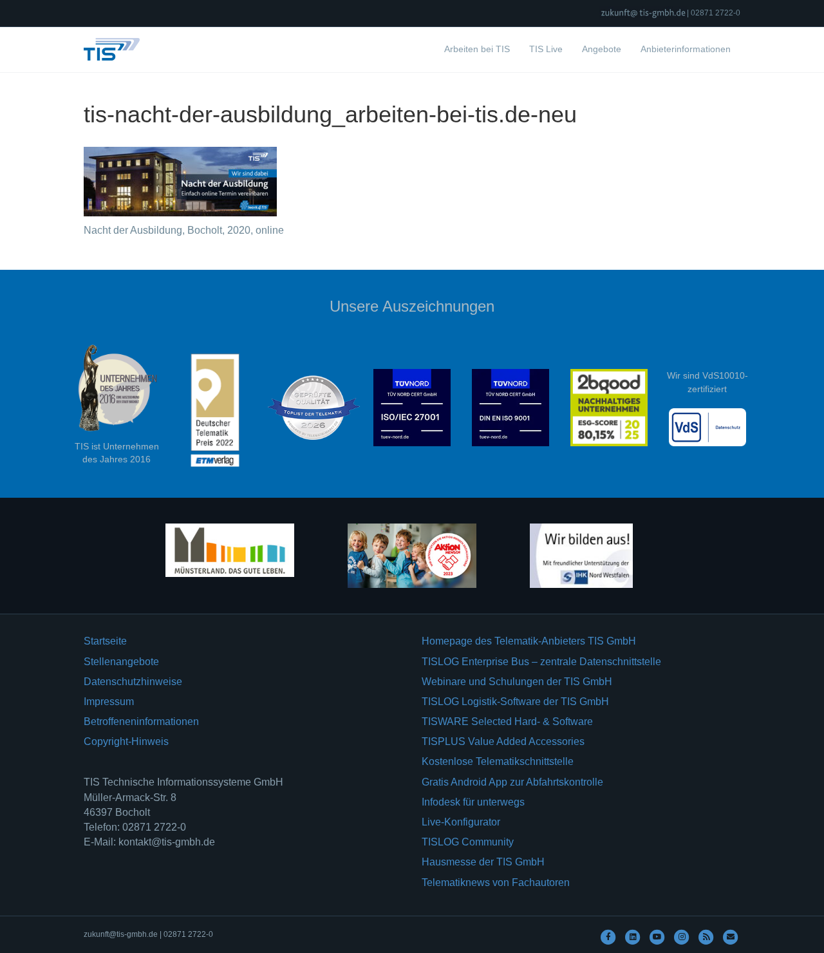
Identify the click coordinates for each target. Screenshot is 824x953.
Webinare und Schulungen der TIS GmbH (517, 681)
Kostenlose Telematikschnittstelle (498, 761)
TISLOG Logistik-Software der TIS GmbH (515, 701)
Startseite (105, 641)
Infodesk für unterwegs (473, 802)
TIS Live (546, 49)
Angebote (601, 49)
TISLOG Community (468, 841)
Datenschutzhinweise (133, 681)
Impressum (109, 701)
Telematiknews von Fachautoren (496, 882)
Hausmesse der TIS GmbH (483, 861)
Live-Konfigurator (461, 821)
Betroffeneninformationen (141, 721)
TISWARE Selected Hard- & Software (507, 721)
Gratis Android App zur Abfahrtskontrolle (512, 782)
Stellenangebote (121, 661)
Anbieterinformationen (686, 49)
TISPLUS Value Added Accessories (503, 741)
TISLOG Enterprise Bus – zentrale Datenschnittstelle (541, 661)
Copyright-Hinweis (126, 741)
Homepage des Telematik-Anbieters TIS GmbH (529, 641)
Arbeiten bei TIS (477, 49)
